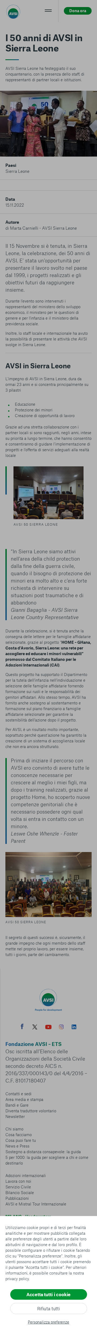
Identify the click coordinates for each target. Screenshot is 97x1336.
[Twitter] (35, 1028)
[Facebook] (22, 1027)
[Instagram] (61, 1028)
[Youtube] (48, 1028)
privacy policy (17, 1278)
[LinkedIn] (74, 1028)
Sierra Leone (17, 171)
